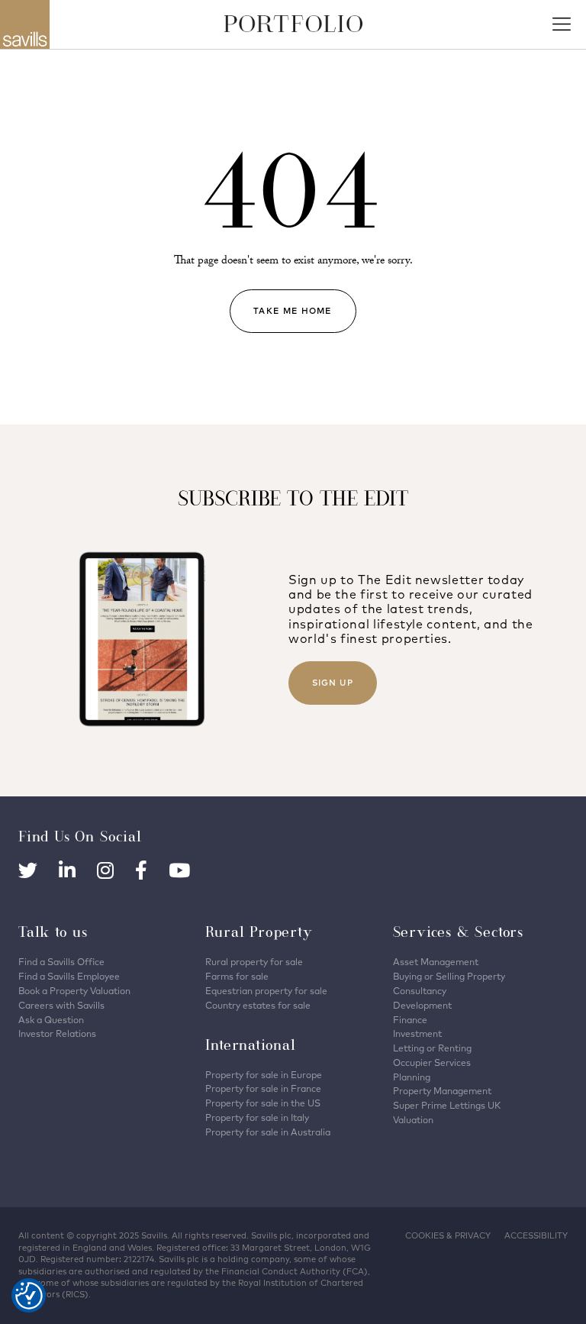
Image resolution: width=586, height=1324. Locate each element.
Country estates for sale (258, 1005)
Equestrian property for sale (266, 990)
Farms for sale (237, 976)
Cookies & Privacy (448, 1235)
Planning (411, 1077)
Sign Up (332, 682)
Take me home (292, 310)
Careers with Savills (61, 1005)
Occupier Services (432, 1062)
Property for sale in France (263, 1088)
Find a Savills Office (61, 961)
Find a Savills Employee (69, 976)
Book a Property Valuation (74, 990)
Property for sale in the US (262, 1103)
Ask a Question (51, 1019)
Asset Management (435, 961)
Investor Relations (57, 1033)
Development (422, 1005)
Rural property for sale (254, 961)
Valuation (413, 1119)
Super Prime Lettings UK (447, 1105)
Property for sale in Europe (263, 1074)
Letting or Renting (432, 1048)
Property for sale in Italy (257, 1117)
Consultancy (419, 990)
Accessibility (536, 1235)
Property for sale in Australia (267, 1132)
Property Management (442, 1090)
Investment (417, 1033)
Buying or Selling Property (449, 976)
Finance (410, 1019)
